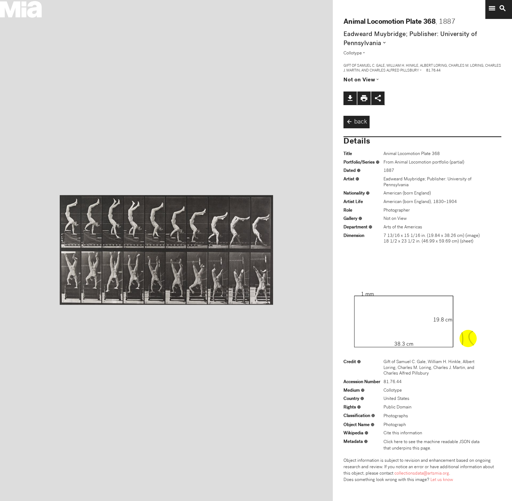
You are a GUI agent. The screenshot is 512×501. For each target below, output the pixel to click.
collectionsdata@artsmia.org (421, 473)
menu (492, 8)
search (503, 8)
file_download (350, 98)
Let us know (441, 480)
